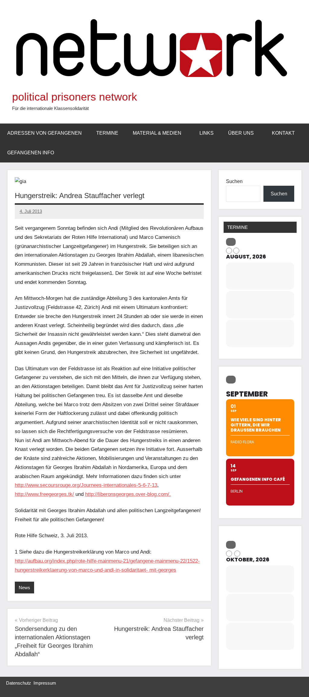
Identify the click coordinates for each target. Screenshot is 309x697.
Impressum (44, 683)
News (24, 587)
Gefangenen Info (30, 152)
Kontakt (283, 133)
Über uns (241, 133)
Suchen (234, 181)
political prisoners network (74, 97)
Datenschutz (18, 683)
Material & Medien (157, 133)
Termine (107, 133)
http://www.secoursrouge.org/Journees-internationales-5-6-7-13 (86, 485)
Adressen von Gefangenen (44, 133)
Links (206, 133)
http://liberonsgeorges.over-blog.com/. (128, 494)
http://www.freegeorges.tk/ (44, 494)
